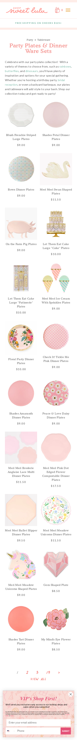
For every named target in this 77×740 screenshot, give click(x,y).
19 (48, 672)
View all (38, 679)
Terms (12, 715)
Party (30, 39)
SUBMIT (65, 731)
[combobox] (11, 731)
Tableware (43, 39)
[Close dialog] (70, 694)
